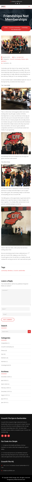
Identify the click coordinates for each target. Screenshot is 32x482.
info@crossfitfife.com (16, 1)
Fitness (23, 59)
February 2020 (5, 387)
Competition (4, 343)
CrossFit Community (15, 59)
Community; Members (7, 270)
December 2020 (5, 376)
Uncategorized (5, 365)
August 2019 (4, 395)
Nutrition (3, 361)
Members (3, 61)
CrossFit (16, 270)
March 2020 (4, 384)
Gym (27, 59)
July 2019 (3, 399)
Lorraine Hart (20, 57)
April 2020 (4, 380)
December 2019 (5, 391)
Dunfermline (22, 270)
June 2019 (4, 402)
